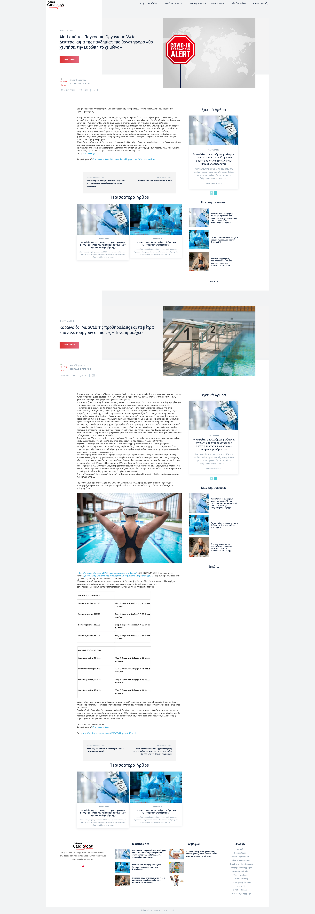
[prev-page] (211, 193)
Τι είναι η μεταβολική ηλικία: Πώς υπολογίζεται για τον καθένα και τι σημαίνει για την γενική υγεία (201, 853)
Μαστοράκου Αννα (100, 159)
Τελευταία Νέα (67, 31)
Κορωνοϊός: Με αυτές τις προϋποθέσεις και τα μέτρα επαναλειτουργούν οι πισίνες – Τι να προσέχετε (106, 183)
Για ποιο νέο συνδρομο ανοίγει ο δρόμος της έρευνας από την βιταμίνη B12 (156, 243)
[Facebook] (83, 867)
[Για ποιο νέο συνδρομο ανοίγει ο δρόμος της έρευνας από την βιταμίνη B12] (156, 219)
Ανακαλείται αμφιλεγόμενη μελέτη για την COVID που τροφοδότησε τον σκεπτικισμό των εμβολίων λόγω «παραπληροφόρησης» (103, 245)
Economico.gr (89, 153)
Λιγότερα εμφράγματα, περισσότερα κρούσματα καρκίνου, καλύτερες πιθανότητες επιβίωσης (221, 262)
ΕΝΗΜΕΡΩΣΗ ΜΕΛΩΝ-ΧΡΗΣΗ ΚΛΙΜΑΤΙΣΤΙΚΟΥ (154, 181)
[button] (260, 3)
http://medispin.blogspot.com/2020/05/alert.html (132, 159)
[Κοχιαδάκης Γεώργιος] (65, 82)
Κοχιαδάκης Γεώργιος (80, 84)
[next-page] (215, 193)
